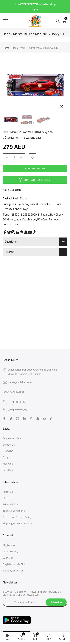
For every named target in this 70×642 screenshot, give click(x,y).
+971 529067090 (14, 391)
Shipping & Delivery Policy (17, 523)
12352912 (16, 214)
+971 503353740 (18, 402)
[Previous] (8, 85)
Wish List (8, 557)
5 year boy (23, 204)
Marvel (32, 219)
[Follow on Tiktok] (34, 232)
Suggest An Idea (12, 438)
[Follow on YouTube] (30, 232)
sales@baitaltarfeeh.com (22, 382)
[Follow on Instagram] (13, 232)
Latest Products (40, 204)
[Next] (61, 85)
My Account (9, 545)
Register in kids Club (14, 564)
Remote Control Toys (15, 209)
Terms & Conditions (14, 510)
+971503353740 (28, 4)
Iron (12, 219)
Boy (52, 214)
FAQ (5, 497)
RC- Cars (56, 204)
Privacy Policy (10, 504)
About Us (8, 491)
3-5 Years (43, 214)
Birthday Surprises (13, 570)
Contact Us (9, 444)
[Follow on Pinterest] (21, 232)
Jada (18, 219)
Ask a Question (12, 189)
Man (24, 219)
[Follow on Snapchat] (26, 232)
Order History (10, 551)
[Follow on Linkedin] (17, 232)
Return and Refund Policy (17, 517)
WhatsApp (49, 4)
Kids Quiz (8, 470)
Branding (8, 450)
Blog (5, 457)
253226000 (30, 214)
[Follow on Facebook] (5, 232)
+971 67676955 (17, 410)
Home (6, 48)
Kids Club (8, 463)
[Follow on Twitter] (9, 232)
